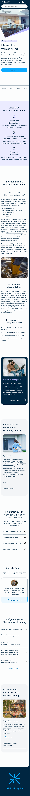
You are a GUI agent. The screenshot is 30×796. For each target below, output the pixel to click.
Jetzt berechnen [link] (14, 70)
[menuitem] (19, 2)
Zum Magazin (9, 737)
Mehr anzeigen (13, 668)
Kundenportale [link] (14, 400)
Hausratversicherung (7, 231)
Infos (18, 88)
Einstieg (4, 88)
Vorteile (12, 88)
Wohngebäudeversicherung (14, 233)
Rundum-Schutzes (21, 231)
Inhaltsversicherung (6, 240)
